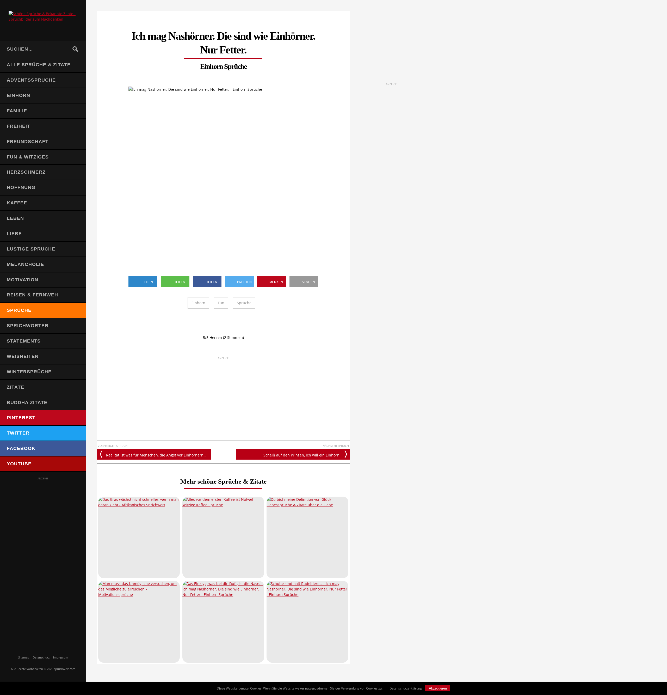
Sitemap (23, 657)
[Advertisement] (43, 559)
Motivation (22, 279)
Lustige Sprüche (31, 249)
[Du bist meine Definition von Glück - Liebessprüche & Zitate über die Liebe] (307, 537)
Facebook (21, 448)
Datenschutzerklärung (406, 688)
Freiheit (18, 126)
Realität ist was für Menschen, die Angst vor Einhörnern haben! (158, 455)
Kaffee (17, 202)
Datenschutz (41, 657)
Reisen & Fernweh (32, 294)
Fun (221, 302)
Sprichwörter (27, 325)
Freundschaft (27, 141)
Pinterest (21, 417)
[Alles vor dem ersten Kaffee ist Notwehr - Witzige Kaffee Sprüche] (223, 537)
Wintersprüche (29, 371)
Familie (17, 110)
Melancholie (25, 264)
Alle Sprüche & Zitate (39, 64)
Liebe (14, 233)
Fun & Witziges (28, 157)
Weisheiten (23, 356)
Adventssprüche (31, 80)
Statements (24, 341)
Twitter (18, 433)
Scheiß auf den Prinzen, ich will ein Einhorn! (302, 455)
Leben (15, 218)
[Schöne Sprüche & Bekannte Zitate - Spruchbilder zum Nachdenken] (43, 20)
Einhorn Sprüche (223, 66)
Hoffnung (21, 187)
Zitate (15, 387)
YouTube (19, 463)
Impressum (60, 657)
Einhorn (18, 95)
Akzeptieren (438, 688)
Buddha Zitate (27, 402)
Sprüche (19, 310)
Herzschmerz (26, 172)
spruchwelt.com (64, 669)
